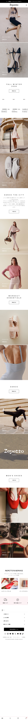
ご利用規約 (23, 637)
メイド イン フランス (6, 591)
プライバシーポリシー (16, 637)
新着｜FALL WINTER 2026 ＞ (14, 1)
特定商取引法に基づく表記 (7, 637)
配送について (5, 602)
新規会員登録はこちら (14, 629)
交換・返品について (18, 602)
